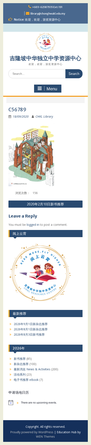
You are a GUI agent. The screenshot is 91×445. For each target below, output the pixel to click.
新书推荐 (20, 359)
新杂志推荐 (21, 364)
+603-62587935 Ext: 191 (47, 7)
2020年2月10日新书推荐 (45, 204)
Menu (52, 88)
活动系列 (20, 374)
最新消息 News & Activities (32, 369)
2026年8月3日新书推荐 (29, 334)
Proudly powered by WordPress (31, 432)
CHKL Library (44, 116)
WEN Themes (45, 436)
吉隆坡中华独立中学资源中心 (45, 58)
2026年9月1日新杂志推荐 (31, 324)
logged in (33, 225)
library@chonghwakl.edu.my (47, 13)
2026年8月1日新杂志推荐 (31, 329)
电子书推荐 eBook (26, 380)
